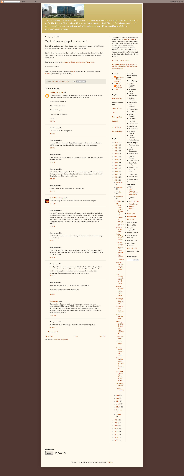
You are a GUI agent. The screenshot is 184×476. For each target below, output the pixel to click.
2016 (116, 171)
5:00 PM (52, 327)
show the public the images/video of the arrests (78, 62)
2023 (116, 151)
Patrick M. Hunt (134, 201)
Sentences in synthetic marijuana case (120, 300)
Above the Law (116, 109)
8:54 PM (52, 276)
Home (76, 336)
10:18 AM (53, 203)
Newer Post (49, 336)
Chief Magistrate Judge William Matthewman (133, 191)
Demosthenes (54, 301)
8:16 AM (52, 179)
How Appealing (117, 117)
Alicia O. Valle (133, 204)
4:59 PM (52, 257)
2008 (116, 431)
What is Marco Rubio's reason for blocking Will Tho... (120, 209)
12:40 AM (53, 315)
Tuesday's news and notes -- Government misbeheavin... (120, 363)
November (119, 187)
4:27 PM (52, 241)
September (119, 197)
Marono (47, 73)
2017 (116, 168)
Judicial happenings (120, 390)
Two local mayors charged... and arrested (120, 351)
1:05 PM (52, 226)
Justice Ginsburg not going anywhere (119, 236)
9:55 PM (52, 294)
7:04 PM (52, 162)
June (117, 398)
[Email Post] (73, 81)
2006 (116, 437)
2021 (116, 157)
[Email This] (77, 81)
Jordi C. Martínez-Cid (119, 87)
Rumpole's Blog (117, 98)
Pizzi (73, 71)
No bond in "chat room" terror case (120, 309)
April (118, 404)
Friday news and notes (119, 384)
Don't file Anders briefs (119, 343)
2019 (116, 162)
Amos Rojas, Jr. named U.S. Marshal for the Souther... (120, 375)
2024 (116, 148)
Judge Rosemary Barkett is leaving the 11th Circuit (120, 278)
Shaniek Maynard (131, 207)
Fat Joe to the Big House (119, 229)
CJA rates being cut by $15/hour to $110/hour (120, 255)
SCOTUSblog (116, 127)
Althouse (115, 113)
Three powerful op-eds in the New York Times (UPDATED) (120, 327)
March (118, 407)
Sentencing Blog (117, 131)
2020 (116, 160)
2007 (116, 434)
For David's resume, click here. (121, 60)
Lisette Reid (130, 219)
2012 (116, 420)
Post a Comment (53, 332)
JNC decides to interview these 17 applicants (120, 221)
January (118, 414)
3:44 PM (52, 133)
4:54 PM (52, 148)
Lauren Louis (131, 214)
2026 (116, 142)
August (118, 201)
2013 (116, 180)
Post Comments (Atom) (60, 340)
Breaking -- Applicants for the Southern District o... (119, 266)
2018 (116, 165)
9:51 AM (52, 191)
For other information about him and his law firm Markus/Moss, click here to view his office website (124, 66)
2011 (116, 423)
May (117, 401)
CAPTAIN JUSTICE (56, 92)
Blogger (110, 462)
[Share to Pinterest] (85, 81)
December (119, 182)
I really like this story (119, 337)
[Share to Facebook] (83, 81)
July (117, 395)
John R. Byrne (118, 82)
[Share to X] (81, 81)
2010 (116, 426)
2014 (116, 177)
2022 (116, 154)
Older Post (102, 336)
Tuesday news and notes (119, 316)
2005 (116, 440)
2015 (116, 174)
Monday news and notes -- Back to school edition (119, 290)
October (118, 192)
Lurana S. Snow (132, 248)
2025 (116, 145)
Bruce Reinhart (131, 216)
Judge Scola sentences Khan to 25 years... (120, 245)
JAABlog (115, 121)
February (119, 410)
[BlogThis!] (79, 81)
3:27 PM (52, 121)
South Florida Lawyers (57, 198)
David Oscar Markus (130, 39)
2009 (116, 429)
